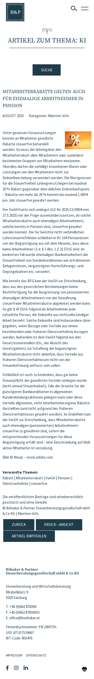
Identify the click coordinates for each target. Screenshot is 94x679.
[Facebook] (8, 667)
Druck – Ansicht (59, 524)
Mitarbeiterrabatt (29, 478)
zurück (19, 524)
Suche (46, 70)
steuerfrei (39, 483)
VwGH (50, 478)
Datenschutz (36, 655)
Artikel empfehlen (29, 536)
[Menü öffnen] (84, 8)
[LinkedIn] (26, 667)
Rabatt (8, 478)
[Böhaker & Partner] (15, 12)
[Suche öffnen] (74, 8)
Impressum (14, 655)
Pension (64, 478)
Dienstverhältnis (16, 483)
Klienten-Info (58, 115)
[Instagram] (17, 667)
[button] (84, 669)
